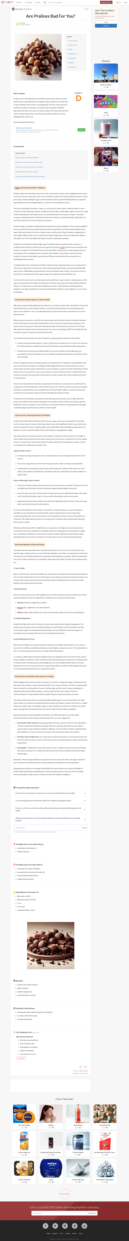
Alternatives (73, 67)
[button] (50, 793)
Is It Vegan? (28, 2)
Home (48, 1233)
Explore (37, 2)
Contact (67, 1233)
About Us (19, 2)
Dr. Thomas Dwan (27, 9)
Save (87, 9)
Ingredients (72, 58)
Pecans (19, 608)
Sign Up (118, 2)
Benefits (71, 62)
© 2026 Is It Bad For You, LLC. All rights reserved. (64, 1239)
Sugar (17, 188)
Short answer (73, 40)
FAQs (71, 49)
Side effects (72, 54)
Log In (126, 2)
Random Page (107, 2)
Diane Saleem (84, 1071)
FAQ (61, 1233)
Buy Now (81, 130)
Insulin (62, 247)
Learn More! (21, 1058)
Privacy (74, 1233)
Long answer (73, 45)
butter (19, 903)
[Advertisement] (48, 1085)
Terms (80, 1233)
